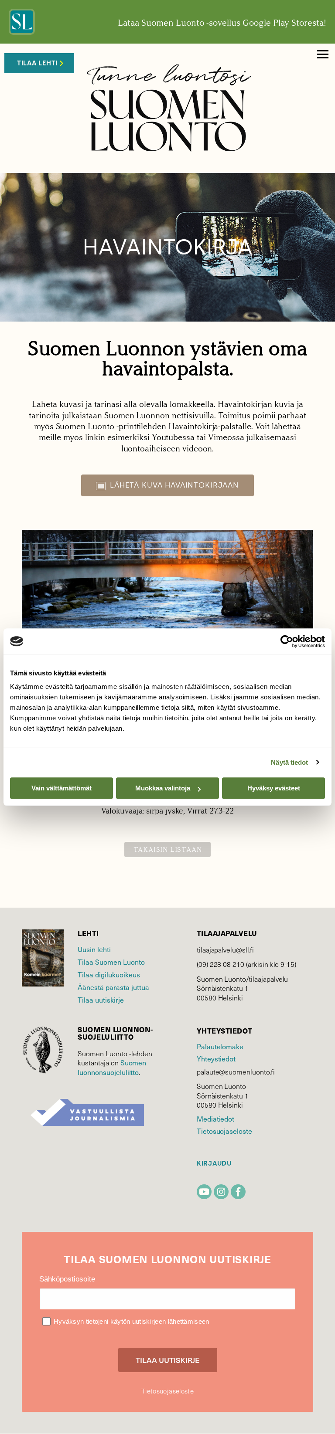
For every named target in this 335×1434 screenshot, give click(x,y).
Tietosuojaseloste (224, 1131)
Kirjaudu (214, 1163)
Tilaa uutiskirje (101, 999)
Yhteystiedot (216, 1058)
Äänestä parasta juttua (113, 987)
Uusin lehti (94, 949)
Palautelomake (220, 1046)
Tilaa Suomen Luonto (111, 961)
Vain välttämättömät (61, 788)
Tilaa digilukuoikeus (109, 974)
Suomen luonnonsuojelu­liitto (112, 1067)
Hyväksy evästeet (273, 788)
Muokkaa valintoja (162, 788)
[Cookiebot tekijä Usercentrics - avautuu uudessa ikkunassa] (287, 641)
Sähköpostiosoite (67, 1279)
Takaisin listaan (167, 849)
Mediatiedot (215, 1118)
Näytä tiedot (289, 762)
